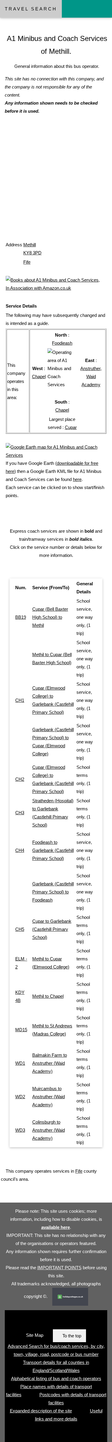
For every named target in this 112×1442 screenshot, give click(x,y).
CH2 (19, 779)
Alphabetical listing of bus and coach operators (56, 1378)
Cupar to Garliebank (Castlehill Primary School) (51, 929)
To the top (71, 1335)
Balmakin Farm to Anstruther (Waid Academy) (49, 1063)
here (77, 479)
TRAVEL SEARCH (31, 8)
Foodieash (62, 343)
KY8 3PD (32, 252)
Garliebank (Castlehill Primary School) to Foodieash (53, 891)
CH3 (19, 812)
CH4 (19, 850)
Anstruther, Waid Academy (91, 376)
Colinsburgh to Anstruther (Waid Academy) (48, 1130)
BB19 (20, 617)
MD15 (21, 1029)
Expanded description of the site (41, 1410)
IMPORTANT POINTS (59, 1267)
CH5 (19, 929)
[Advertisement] (56, 184)
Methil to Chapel (48, 996)
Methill (29, 244)
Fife (26, 262)
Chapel (39, 376)
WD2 (20, 1096)
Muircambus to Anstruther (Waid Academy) (48, 1096)
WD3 (20, 1130)
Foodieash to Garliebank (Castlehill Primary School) (53, 850)
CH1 (19, 700)
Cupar (71, 427)
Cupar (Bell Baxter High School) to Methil (50, 617)
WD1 (20, 1063)
